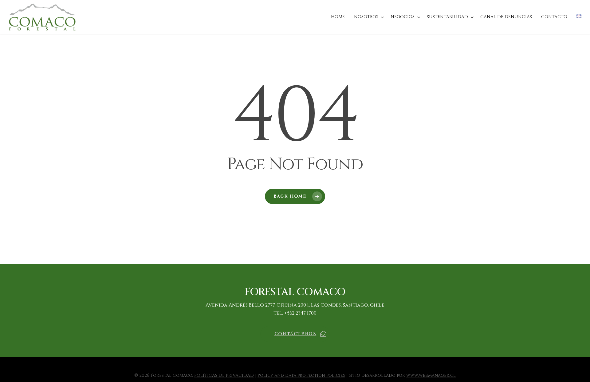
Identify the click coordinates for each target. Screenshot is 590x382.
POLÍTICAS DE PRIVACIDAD (224, 375)
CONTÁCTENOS (295, 334)
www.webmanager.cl (431, 375)
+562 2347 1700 (300, 313)
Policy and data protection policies (301, 375)
